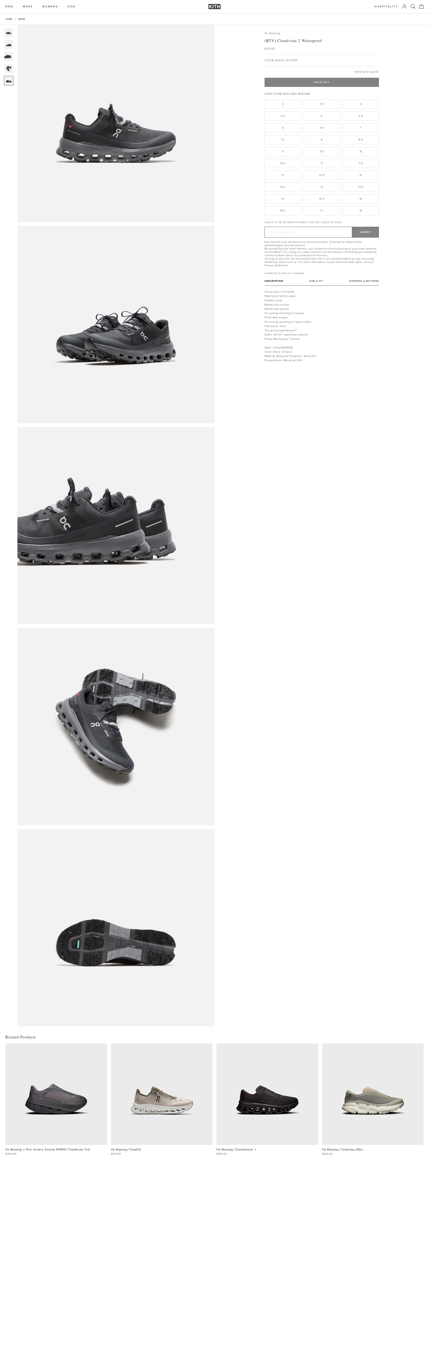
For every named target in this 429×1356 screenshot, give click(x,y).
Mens (22, 19)
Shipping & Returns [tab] (364, 281)
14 (321, 187)
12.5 (321, 175)
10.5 (282, 163)
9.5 (322, 151)
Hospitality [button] (386, 6)
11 (322, 163)
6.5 (322, 128)
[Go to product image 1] (8, 32)
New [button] (9, 6)
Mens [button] (28, 6)
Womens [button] (50, 6)
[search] (413, 6)
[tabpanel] (322, 326)
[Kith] (214, 6)
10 (361, 151)
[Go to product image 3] (8, 56)
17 (321, 211)
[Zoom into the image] (115, 123)
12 (282, 175)
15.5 (321, 199)
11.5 (360, 163)
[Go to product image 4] (8, 68)
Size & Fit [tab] (316, 281)
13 (361, 175)
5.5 (361, 116)
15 (282, 199)
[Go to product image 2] (8, 44)
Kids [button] (71, 6)
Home (8, 19)
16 (361, 199)
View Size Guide (366, 72)
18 (361, 211)
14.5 (360, 187)
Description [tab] (274, 281)
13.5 (282, 187)
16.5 (282, 211)
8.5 (361, 140)
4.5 (283, 116)
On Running (272, 33)
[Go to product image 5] (8, 80)
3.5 (322, 104)
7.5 (283, 140)
